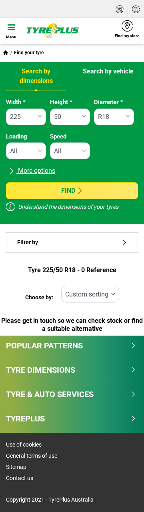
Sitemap (16, 467)
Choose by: (39, 297)
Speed (58, 136)
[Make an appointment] (136, 9)
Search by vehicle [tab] (108, 71)
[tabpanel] (72, 155)
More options (35, 170)
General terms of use (31, 456)
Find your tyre (29, 52)
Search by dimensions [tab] (36, 76)
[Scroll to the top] (123, 495)
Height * (61, 102)
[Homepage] (5, 52)
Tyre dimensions (40, 370)
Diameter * (108, 102)
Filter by (27, 242)
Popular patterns (44, 346)
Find (68, 190)
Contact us (19, 478)
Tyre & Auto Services (50, 394)
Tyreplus (25, 419)
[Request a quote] (120, 9)
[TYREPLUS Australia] (66, 31)
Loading (16, 136)
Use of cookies (24, 444)
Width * (16, 102)
